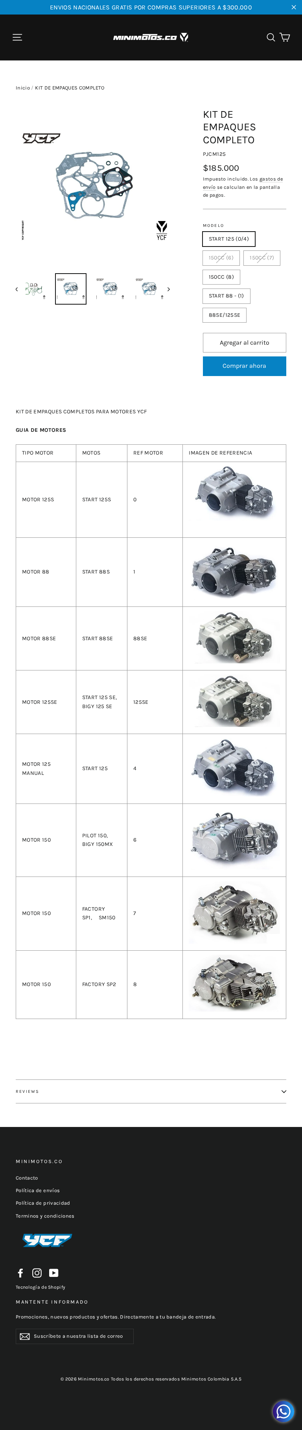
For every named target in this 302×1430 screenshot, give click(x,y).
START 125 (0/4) (229, 239)
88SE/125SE (225, 315)
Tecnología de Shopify (40, 1287)
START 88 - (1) (226, 295)
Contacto (27, 1178)
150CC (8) (221, 277)
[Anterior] (21, 289)
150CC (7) (262, 257)
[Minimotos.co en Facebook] (20, 1273)
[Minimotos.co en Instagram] (37, 1273)
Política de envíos (38, 1190)
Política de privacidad (43, 1203)
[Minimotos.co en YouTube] (54, 1273)
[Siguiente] (168, 289)
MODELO (213, 225)
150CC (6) (221, 257)
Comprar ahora (244, 365)
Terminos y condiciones (45, 1216)
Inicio (23, 88)
